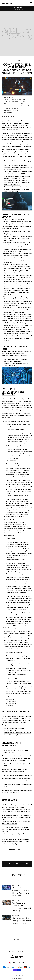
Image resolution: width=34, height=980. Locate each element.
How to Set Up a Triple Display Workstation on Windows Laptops (21, 920)
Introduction (8, 97)
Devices (17, 937)
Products (17, 934)
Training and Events (11, 108)
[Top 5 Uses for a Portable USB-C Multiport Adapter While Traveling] (6, 902)
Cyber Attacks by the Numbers (14, 99)
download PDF (9, 752)
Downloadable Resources (12, 110)
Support (17, 946)
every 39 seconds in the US (12, 185)
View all (16, 880)
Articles (17, 943)
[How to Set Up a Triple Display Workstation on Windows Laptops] (6, 917)
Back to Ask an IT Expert (18, 863)
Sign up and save (16, 951)
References (8, 112)
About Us (17, 940)
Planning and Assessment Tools (15, 104)
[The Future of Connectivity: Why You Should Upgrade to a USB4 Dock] (6, 887)
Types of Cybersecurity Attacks (14, 101)
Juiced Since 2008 (17, 978)
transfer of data (17, 281)
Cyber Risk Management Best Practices (17, 106)
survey (3, 135)
